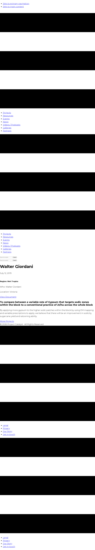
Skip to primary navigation (16, 3)
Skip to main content (13, 6)
